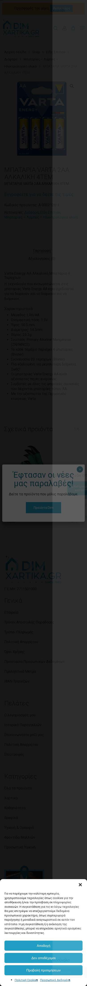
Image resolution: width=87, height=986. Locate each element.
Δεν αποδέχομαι (43, 958)
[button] (80, 884)
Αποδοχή (43, 946)
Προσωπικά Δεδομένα (55, 980)
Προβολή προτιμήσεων (43, 970)
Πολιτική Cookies (26, 980)
